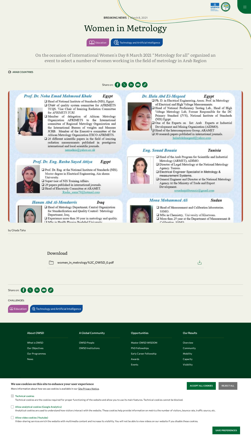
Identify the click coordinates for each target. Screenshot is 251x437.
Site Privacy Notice (88, 388)
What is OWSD (35, 342)
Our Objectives (35, 348)
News (30, 359)
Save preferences (226, 430)
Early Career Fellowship (143, 353)
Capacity (187, 359)
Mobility (187, 353)
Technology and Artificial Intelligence (140, 42)
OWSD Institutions (89, 348)
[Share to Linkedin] (131, 84)
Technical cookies (24, 395)
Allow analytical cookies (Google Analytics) (38, 406)
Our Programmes (36, 353)
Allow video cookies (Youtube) (31, 417)
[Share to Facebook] (117, 84)
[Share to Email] (138, 84)
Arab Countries (22, 72)
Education (100, 42)
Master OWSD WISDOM (144, 342)
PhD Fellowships (140, 348)
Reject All (228, 386)
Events (134, 364)
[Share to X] (124, 84)
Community (189, 348)
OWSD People (86, 342)
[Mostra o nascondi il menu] (244, 7)
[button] (145, 84)
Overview (188, 342)
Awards (135, 359)
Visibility (188, 364)
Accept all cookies (201, 386)
